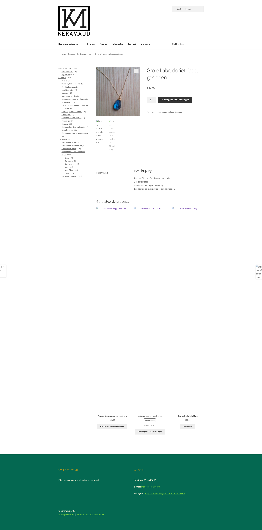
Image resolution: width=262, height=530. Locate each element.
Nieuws (103, 43)
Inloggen (145, 43)
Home (63, 54)
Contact (132, 43)
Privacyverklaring (66, 514)
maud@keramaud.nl (150, 486)
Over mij (91, 43)
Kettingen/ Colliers (85, 54)
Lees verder (188, 426)
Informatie (117, 43)
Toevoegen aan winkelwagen (175, 99)
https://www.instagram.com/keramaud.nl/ (165, 493)
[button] (136, 71)
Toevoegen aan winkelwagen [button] (112, 426)
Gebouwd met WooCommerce (90, 514)
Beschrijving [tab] (102, 172)
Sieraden (71, 54)
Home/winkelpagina (68, 43)
